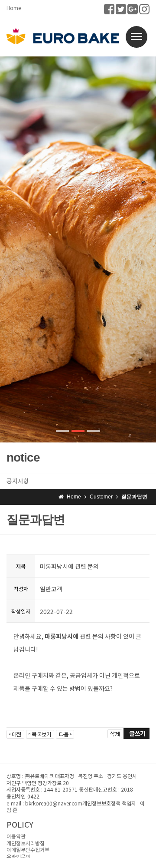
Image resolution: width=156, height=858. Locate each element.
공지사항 (17, 480)
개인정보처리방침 (25, 843)
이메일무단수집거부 (27, 849)
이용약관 (16, 836)
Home (13, 7)
